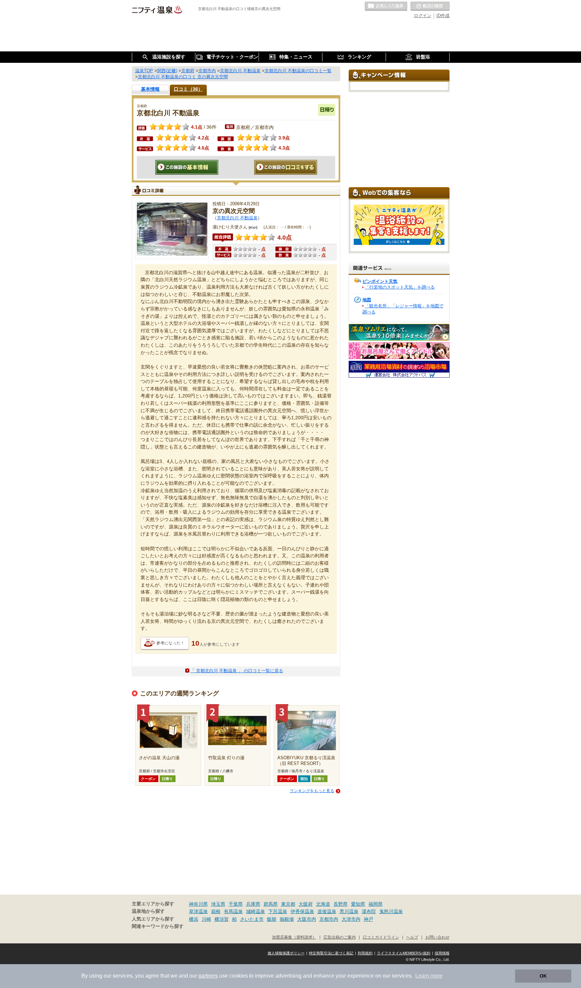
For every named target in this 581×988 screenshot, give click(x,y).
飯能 (271, 919)
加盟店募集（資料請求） (294, 937)
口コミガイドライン (381, 937)
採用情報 (442, 953)
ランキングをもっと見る (312, 790)
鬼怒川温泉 (391, 911)
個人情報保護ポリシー (286, 953)
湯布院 (369, 911)
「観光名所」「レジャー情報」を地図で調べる (402, 308)
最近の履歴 (430, 6)
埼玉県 (218, 904)
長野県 (341, 904)
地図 (366, 299)
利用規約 (365, 953)
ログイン (422, 15)
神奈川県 (198, 904)
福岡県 (376, 904)
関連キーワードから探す (158, 926)
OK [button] (543, 976)
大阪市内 (306, 919)
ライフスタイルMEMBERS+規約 (403, 953)
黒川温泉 (349, 911)
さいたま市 (252, 919)
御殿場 (287, 919)
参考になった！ (170, 643)
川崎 (206, 919)
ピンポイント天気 (379, 281)
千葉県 (236, 904)
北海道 (323, 904)
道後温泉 (326, 911)
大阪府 (306, 904)
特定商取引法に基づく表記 (331, 953)
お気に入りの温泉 (386, 6)
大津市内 (351, 919)
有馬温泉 (233, 911)
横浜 (193, 919)
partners (208, 976)
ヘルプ (412, 937)
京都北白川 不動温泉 (237, 217)
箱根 (216, 911)
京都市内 (328, 919)
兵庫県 (253, 904)
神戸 (368, 919)
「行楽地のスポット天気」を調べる (400, 287)
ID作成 (443, 15)
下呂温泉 (277, 911)
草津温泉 (198, 911)
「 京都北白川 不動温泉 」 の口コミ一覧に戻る (236, 670)
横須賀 (222, 919)
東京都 (288, 904)
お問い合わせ (437, 937)
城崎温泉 (255, 911)
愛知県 (358, 904)
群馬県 (271, 904)
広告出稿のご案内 (339, 937)
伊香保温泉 (302, 911)
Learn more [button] (428, 976)
